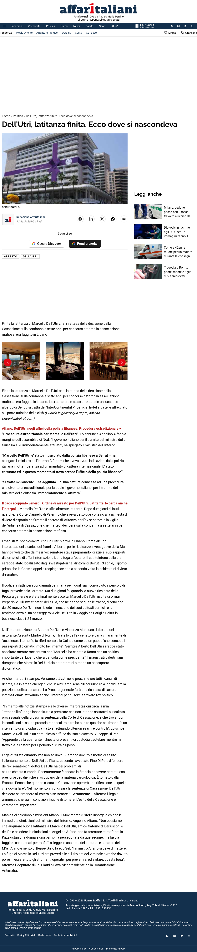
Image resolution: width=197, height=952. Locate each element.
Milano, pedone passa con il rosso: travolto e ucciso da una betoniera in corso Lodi (177, 212)
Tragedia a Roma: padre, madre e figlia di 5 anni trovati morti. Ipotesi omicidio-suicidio (177, 272)
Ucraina (66, 32)
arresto (10, 256)
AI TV (114, 26)
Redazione (44, 935)
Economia (17, 26)
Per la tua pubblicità (65, 935)
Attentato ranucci (47, 32)
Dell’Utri (30, 256)
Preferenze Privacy (115, 948)
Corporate (34, 26)
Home (6, 116)
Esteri (64, 26)
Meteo (172, 32)
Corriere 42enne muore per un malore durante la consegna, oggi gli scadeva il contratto (178, 252)
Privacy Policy (79, 948)
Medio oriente (24, 32)
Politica (50, 26)
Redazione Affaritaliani (30, 217)
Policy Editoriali (26, 935)
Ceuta (78, 32)
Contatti (9, 935)
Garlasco (91, 32)
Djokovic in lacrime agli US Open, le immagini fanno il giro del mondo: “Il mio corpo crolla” (177, 232)
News (76, 26)
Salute (89, 26)
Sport (102, 26)
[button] (122, 362)
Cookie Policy (96, 948)
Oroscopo (191, 32)
